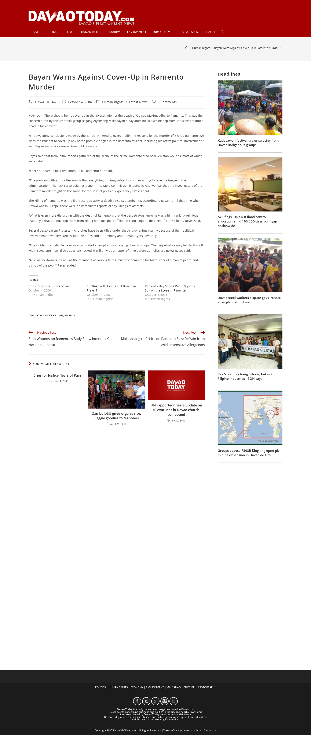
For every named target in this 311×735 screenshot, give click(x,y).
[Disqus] (117, 485)
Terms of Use (171, 730)
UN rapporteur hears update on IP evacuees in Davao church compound (176, 410)
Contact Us (210, 730)
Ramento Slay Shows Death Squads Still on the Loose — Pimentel (170, 288)
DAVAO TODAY (46, 102)
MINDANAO (174, 687)
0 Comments (167, 102)
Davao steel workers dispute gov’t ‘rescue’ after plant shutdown (249, 300)
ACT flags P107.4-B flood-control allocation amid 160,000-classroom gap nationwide (247, 221)
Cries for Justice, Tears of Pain (50, 286)
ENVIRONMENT (155, 687)
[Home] (186, 48)
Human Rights (113, 102)
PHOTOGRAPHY (206, 687)
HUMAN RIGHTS (118, 687)
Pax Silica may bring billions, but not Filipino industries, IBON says (245, 376)
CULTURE (189, 687)
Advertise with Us (191, 730)
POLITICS (100, 687)
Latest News (138, 102)
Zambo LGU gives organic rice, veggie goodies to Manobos (116, 415)
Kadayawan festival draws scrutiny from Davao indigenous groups (248, 142)
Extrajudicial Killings (49, 315)
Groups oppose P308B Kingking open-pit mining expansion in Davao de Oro (248, 452)
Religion (70, 315)
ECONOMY (137, 687)
